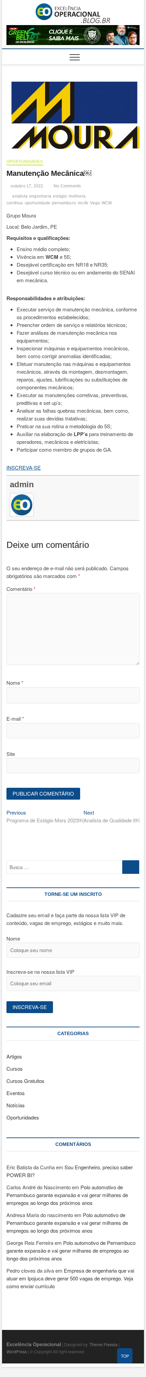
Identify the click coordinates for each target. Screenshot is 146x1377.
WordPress (16, 1351)
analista (20, 196)
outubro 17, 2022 (26, 186)
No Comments (67, 186)
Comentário (21, 588)
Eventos (15, 1092)
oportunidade (37, 203)
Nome (14, 682)
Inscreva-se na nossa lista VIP (40, 971)
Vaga (95, 203)
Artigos (14, 1056)
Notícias (15, 1105)
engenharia (40, 196)
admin (22, 484)
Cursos (14, 1068)
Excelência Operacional (33, 1344)
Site (10, 753)
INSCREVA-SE (23, 467)
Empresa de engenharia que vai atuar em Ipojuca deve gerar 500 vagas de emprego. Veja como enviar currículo (70, 1278)
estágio (60, 196)
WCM (107, 203)
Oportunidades (24, 161)
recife (83, 203)
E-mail (15, 718)
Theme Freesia (103, 1344)
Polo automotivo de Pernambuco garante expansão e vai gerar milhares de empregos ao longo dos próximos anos (67, 1195)
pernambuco (64, 203)
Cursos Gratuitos (25, 1080)
